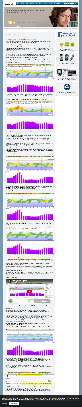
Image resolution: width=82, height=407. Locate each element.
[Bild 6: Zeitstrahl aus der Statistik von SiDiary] (30, 261)
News (36, 3)
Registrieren (61, 1)
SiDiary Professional (73, 28)
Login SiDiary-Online (69, 1)
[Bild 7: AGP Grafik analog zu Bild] (30, 356)
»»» (11, 17)
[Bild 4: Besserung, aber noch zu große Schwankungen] (30, 221)
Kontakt (50, 3)
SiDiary (22, 3)
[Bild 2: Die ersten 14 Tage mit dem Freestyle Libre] (30, 129)
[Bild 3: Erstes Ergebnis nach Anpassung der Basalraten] (30, 184)
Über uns (45, 3)
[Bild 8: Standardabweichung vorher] (30, 376)
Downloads (31, 3)
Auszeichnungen (57, 3)
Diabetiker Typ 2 (27, 28)
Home (18, 3)
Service (40, 3)
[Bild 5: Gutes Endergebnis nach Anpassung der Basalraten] (30, 255)
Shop (27, 3)
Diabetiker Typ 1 (18, 28)
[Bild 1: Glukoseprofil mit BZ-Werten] (30, 92)
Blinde (55, 28)
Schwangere (36, 28)
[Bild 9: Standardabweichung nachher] (30, 385)
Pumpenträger (64, 28)
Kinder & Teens (46, 28)
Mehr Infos (4, 403)
